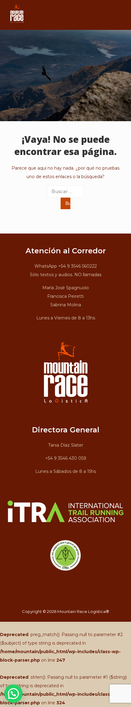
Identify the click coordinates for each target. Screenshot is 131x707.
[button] (13, 693)
